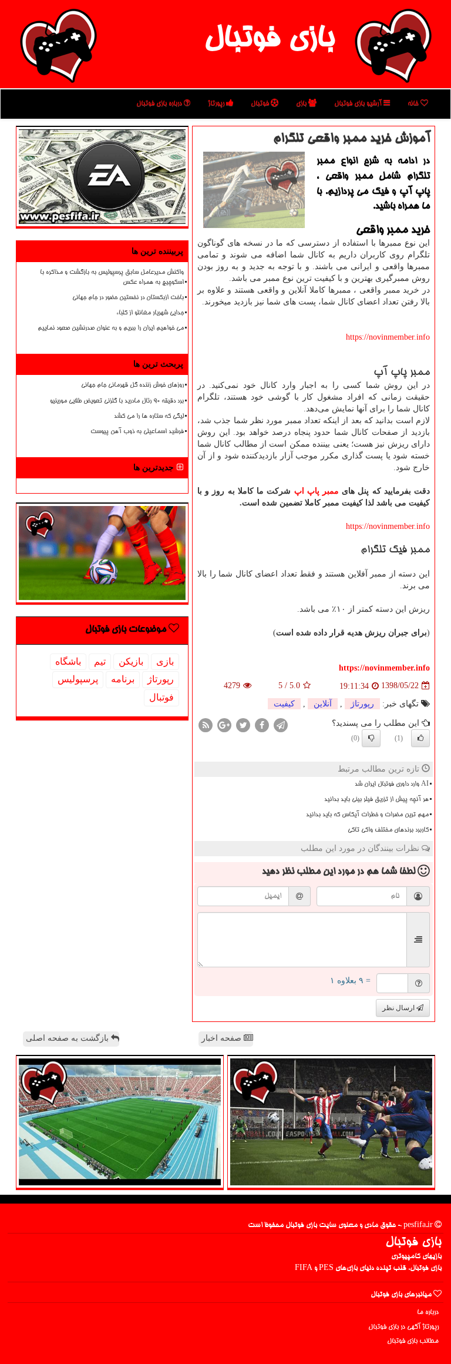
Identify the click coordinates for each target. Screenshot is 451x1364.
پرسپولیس (78, 679)
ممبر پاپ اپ (316, 491)
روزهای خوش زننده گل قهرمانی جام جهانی (132, 385)
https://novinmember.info (388, 337)
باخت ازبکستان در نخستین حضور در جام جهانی (128, 297)
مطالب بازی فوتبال (413, 1341)
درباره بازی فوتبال (160, 104)
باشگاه (68, 661)
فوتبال (261, 104)
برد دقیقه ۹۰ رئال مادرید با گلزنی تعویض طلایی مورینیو (117, 401)
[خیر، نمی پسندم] (371, 738)
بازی (302, 104)
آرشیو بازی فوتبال (358, 104)
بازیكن (131, 661)
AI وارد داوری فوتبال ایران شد (392, 784)
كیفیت (284, 703)
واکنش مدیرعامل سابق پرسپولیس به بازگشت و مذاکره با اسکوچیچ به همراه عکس (112, 277)
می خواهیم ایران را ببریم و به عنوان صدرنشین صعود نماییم (111, 328)
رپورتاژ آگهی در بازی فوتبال (403, 1327)
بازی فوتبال (269, 40)
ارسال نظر (399, 1008)
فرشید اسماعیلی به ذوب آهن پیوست (137, 431)
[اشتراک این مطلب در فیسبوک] (262, 724)
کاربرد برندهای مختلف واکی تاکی (388, 830)
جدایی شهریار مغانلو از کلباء (150, 313)
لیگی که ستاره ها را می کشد (149, 416)
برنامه (122, 679)
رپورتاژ (217, 104)
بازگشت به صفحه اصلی (68, 1038)
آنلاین (323, 703)
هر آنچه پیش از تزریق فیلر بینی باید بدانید (376, 799)
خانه (414, 104)
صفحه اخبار (222, 1038)
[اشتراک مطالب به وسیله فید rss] (205, 724)
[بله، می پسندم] (420, 738)
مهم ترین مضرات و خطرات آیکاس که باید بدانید (367, 815)
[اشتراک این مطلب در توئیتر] (243, 724)
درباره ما (428, 1312)
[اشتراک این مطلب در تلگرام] (280, 724)
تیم (100, 661)
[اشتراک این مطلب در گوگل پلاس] (224, 724)
